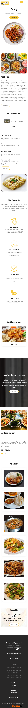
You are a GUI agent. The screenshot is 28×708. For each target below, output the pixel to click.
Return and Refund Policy (14, 695)
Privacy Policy (14, 692)
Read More (5, 105)
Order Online (14, 17)
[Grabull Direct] (17, 706)
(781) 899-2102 (21, 618)
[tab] (7, 121)
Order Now (5, 168)
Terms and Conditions (14, 697)
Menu (14, 687)
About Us (14, 685)
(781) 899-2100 (11, 618)
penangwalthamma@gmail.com (16, 620)
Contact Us (14, 624)
